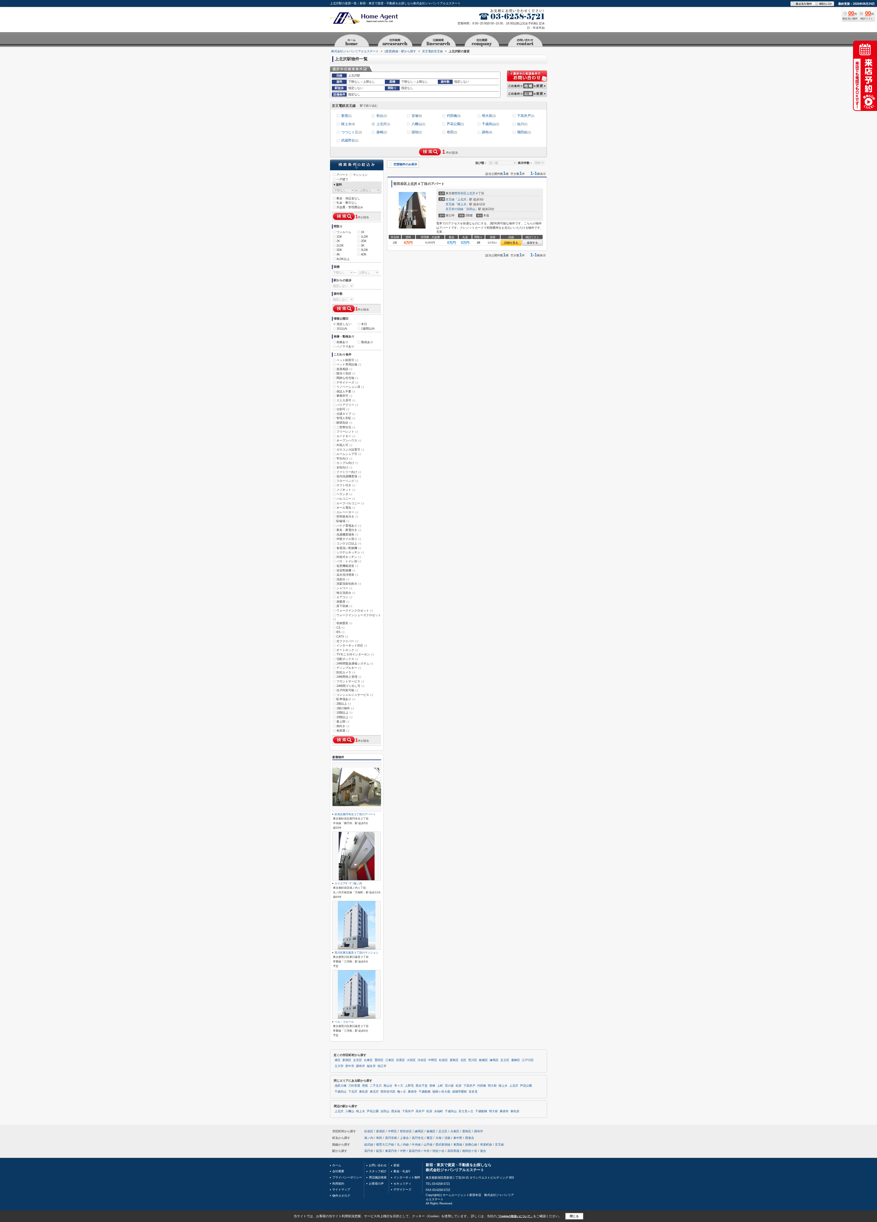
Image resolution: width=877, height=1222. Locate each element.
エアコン (344, 597)
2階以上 (343, 703)
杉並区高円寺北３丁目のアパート (355, 814)
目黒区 (400, 1060)
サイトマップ (341, 1189)
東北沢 (374, 1091)
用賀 (365, 1085)
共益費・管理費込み (349, 207)
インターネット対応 (351, 645)
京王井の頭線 (454, 209)
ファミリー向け (348, 472)
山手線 (428, 1144)
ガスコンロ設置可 (350, 449)
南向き (342, 726)
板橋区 (483, 1060)
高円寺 (368, 1151)
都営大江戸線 (385, 1144)
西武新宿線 (443, 1144)
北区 (463, 1060)
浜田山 (470, 209)
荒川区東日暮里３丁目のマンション (356, 952)
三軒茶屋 (354, 1085)
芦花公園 (455, 124)
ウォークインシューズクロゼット (357, 617)
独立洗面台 (345, 592)
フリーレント (347, 431)
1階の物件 (345, 708)
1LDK (364, 236)
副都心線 (471, 1144)
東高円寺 (391, 1151)
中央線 (416, 1144)
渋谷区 (421, 1060)
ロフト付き (345, 485)
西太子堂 (422, 1085)
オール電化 (345, 507)
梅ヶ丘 (401, 1091)
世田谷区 (460, 193)
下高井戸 (525, 116)
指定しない (344, 324)
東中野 (457, 1138)
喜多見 (473, 1091)
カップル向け (347, 463)
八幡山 (418, 124)
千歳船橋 (425, 1091)
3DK (339, 250)
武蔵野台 (349, 140)
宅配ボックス (347, 659)
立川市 (339, 1066)
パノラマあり (345, 346)
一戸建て (342, 179)
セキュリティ (402, 1183)
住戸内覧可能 (347, 690)
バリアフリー (347, 405)
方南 (438, 1138)
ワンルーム (343, 232)
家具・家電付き (348, 530)
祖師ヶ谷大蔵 (441, 1091)
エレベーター (347, 512)
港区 (338, 1060)
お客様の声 (376, 1183)
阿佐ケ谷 (438, 1151)
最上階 (342, 721)
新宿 (346, 116)
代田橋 (453, 116)
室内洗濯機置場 (348, 476)
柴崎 (381, 132)
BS (340, 632)
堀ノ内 (368, 1138)
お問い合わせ (378, 1165)
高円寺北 (418, 1138)
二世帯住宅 (345, 427)
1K (363, 232)
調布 (487, 132)
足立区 (504, 1060)
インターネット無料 (407, 1177)
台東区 (368, 1060)
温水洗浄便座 (347, 574)
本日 (364, 324)
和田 (379, 1138)
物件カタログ (341, 1195)
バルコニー (345, 498)
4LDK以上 (343, 259)
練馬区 (494, 1060)
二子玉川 (376, 1085)
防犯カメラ (345, 672)
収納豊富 (344, 623)
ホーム (336, 1165)
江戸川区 (528, 1060)
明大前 (489, 116)
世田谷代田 (387, 1091)
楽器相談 (344, 369)
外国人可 (344, 445)
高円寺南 (391, 1138)
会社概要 (338, 1171)
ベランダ (344, 494)
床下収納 (344, 606)
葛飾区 (515, 1060)
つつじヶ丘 (351, 132)
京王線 (450, 199)
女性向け (344, 467)
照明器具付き (347, 516)
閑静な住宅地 (347, 378)
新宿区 (346, 1060)
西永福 (395, 1111)
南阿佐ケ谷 (469, 1151)
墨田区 (379, 1060)
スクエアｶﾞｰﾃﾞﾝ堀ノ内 (348, 883)
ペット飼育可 (347, 360)
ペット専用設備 (348, 364)
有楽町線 (486, 1144)
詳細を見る (511, 242)
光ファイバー (347, 641)
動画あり (367, 342)
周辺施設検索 (378, 1177)
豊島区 (454, 1060)
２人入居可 (345, 400)
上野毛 (409, 1085)
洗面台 (342, 579)
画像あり (342, 342)
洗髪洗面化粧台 (348, 583)
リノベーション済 (350, 387)
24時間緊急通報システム (354, 663)
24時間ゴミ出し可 (350, 686)
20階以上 (344, 717)
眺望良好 (344, 422)
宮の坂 (449, 1085)
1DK (339, 236)
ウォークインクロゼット (354, 610)
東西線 (457, 1144)
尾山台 (387, 1085)
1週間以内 (368, 328)
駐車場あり (345, 699)
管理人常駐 (345, 418)
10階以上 (344, 712)
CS (340, 627)
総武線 (368, 1144)
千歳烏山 (490, 124)
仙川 (522, 124)
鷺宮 (430, 1138)
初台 (381, 116)
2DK (364, 241)
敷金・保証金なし (348, 198)
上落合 (404, 1138)
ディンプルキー (348, 668)
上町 (440, 1085)
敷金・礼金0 (402, 1171)
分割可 (342, 409)
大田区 (411, 1060)
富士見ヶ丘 (466, 1111)
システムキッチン (350, 552)
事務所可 (344, 395)
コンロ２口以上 (348, 543)
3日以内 (342, 328)
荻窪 (379, 1151)
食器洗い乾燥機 (348, 548)
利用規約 (338, 1183)
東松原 (363, 1091)
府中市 (349, 1066)
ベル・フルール (344, 1021)
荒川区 (472, 1060)
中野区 (432, 1060)
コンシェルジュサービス (354, 694)
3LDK (364, 250)
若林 (432, 1085)
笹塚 (417, 116)
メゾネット (345, 489)
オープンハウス (348, 440)
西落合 (469, 1138)
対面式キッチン (348, 557)
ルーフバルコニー (350, 503)
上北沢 (383, 124)
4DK (364, 254)
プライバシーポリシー (347, 1177)
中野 (403, 1151)
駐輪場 (342, 521)
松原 (459, 1085)
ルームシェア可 (348, 454)
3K (363, 245)
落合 (483, 1151)
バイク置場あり (348, 525)
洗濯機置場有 (347, 534)
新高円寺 (415, 1151)
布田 (452, 132)
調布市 (360, 1066)
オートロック (347, 650)
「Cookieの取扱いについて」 (515, 1216)
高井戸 (420, 1111)
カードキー (345, 436)
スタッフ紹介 (378, 1171)
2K (338, 241)
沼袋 (447, 1138)
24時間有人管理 (348, 676)
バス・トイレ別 (348, 561)
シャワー (344, 588)
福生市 (371, 1066)
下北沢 (352, 1091)
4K (338, 254)
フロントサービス (350, 681)
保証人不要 (345, 391)
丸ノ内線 (403, 1144)
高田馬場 (453, 1151)
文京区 (357, 1060)
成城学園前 (459, 1091)
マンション (360, 174)
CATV (342, 636)
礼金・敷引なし (346, 202)
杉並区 (443, 1060)
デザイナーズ (347, 382)
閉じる (574, 1216)
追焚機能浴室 (347, 566)
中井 (427, 1151)
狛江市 (382, 1066)
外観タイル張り (348, 539)
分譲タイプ (345, 413)
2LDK (340, 245)
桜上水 (348, 124)
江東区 (389, 1060)
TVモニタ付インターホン (355, 654)
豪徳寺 (412, 1091)
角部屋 (342, 730)
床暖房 (342, 601)
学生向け (344, 458)
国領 (417, 132)
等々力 (398, 1085)
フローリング (347, 481)
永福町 (438, 1111)
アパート (342, 174)
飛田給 (524, 132)
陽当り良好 (345, 373)
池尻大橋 (340, 1085)
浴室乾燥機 (345, 570)
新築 (396, 1165)
